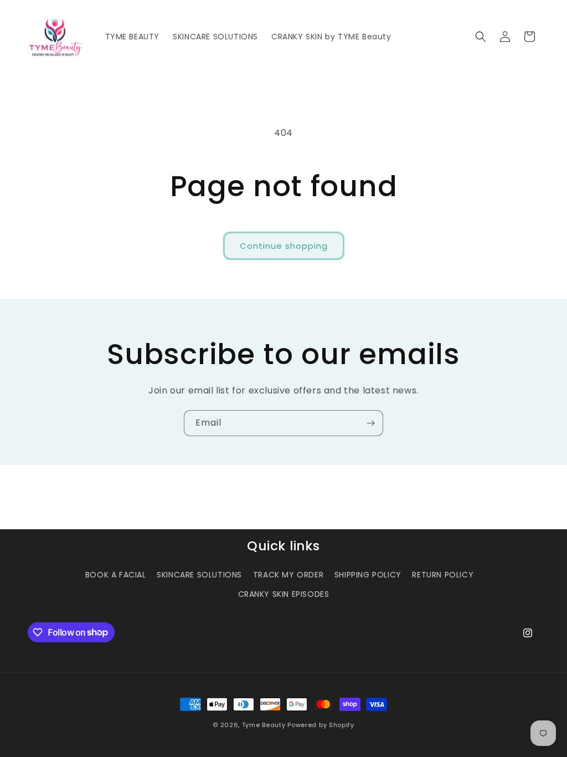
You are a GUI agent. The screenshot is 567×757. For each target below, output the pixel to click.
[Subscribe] (370, 423)
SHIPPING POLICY (367, 574)
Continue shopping (284, 246)
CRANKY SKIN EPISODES (283, 594)
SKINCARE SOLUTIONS (199, 574)
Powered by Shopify (320, 724)
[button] (480, 36)
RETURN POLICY (442, 574)
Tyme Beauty (264, 724)
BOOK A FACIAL (115, 574)
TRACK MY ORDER (288, 574)
